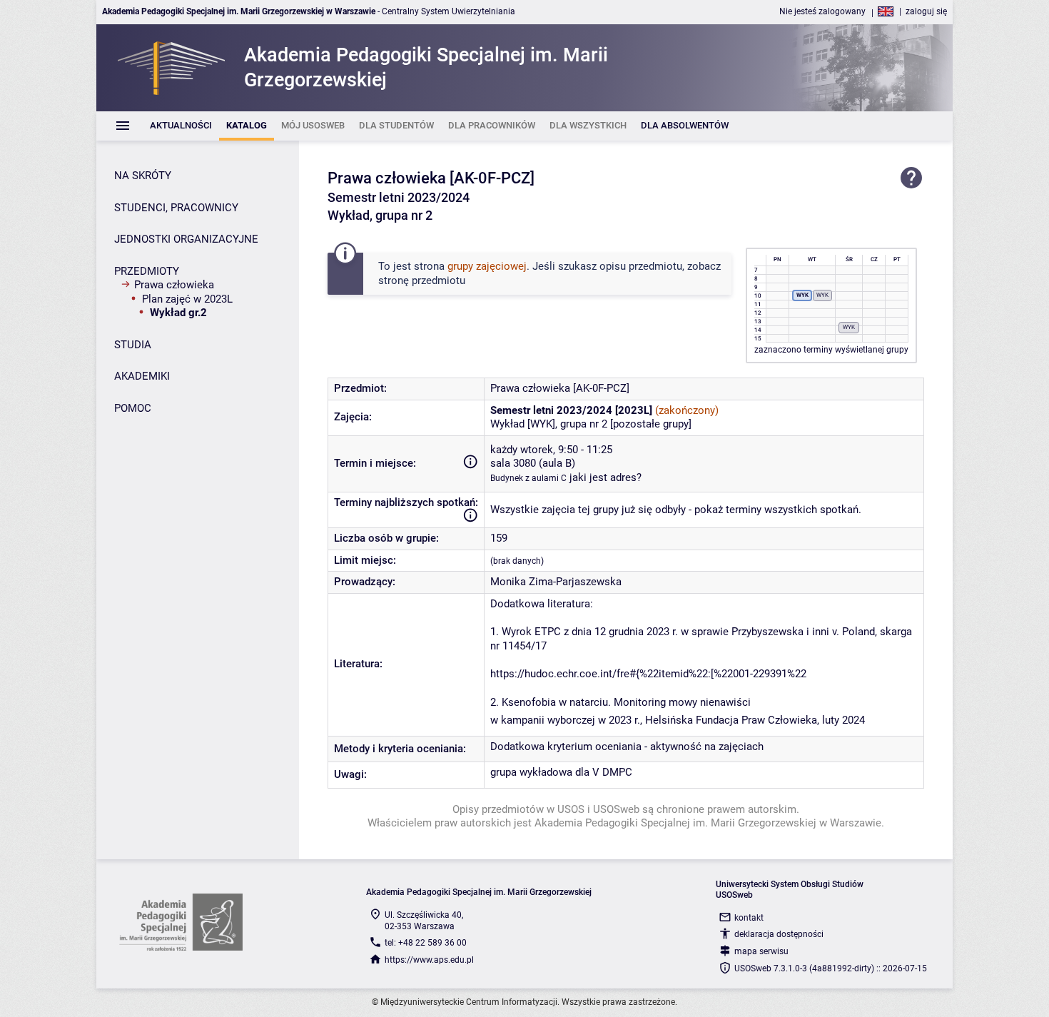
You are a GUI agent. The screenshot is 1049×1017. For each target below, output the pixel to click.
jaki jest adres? (605, 477)
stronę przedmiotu (421, 280)
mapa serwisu (761, 951)
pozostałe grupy (651, 424)
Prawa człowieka (174, 284)
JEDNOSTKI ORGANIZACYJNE (186, 239)
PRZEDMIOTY (146, 271)
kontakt (749, 918)
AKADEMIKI (142, 376)
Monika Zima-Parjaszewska (556, 581)
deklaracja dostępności (779, 934)
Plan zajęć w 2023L (187, 299)
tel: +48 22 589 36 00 (426, 943)
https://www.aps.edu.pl (429, 960)
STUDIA (132, 344)
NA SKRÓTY (142, 175)
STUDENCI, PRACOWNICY (176, 207)
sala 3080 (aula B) (532, 463)
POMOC (132, 408)
